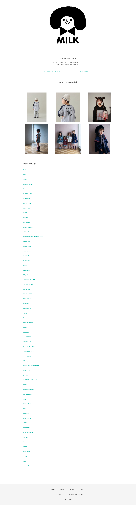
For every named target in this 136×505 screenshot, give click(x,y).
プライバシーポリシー (57, 494)
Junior (25, 179)
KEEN (25, 327)
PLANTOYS (27, 308)
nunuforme (26, 270)
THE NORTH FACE (29, 279)
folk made (26, 241)
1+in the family (28, 418)
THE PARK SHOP (28, 351)
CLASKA (26, 313)
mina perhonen (28, 432)
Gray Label (27, 251)
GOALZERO (27, 337)
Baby (25, 170)
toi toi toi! (26, 289)
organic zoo (27, 341)
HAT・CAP (26, 208)
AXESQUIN (26, 370)
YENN (25, 447)
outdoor (25, 217)
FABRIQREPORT (28, 389)
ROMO (25, 384)
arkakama (26, 222)
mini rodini (26, 466)
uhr (24, 408)
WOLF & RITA (27, 294)
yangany (26, 303)
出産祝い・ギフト (28, 193)
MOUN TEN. (27, 265)
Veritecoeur (27, 298)
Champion (26, 361)
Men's (25, 189)
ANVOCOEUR (27, 394)
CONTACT (82, 489)
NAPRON (26, 332)
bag (24, 399)
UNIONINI (26, 427)
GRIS (25, 423)
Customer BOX (28, 322)
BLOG (72, 489)
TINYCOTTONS (28, 284)
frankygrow (27, 246)
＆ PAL (25, 456)
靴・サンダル (27, 203)
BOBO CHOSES (28, 227)
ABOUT (62, 489)
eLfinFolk (26, 232)
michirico (26, 260)
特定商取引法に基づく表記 (77, 494)
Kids (24, 174)
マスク (25, 213)
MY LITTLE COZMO (29, 346)
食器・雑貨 (26, 198)
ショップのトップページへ (52, 71)
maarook (26, 256)
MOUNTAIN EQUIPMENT (31, 365)
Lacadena (26, 451)
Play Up (25, 275)
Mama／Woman (28, 184)
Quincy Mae (27, 404)
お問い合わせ (84, 71)
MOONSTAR (27, 375)
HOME (53, 489)
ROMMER (26, 413)
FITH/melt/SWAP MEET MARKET (33, 236)
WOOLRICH (27, 356)
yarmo (25, 437)
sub (24, 461)
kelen (25, 442)
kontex (25, 318)
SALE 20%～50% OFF (30, 380)
